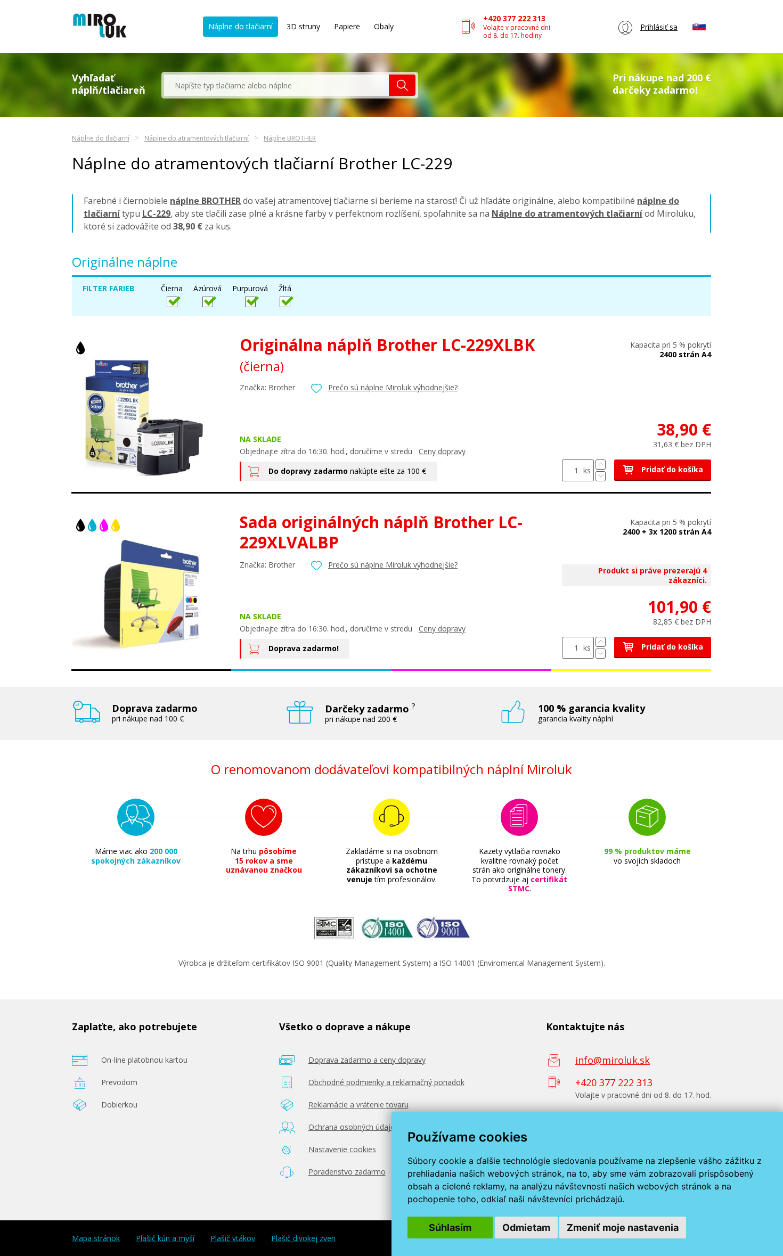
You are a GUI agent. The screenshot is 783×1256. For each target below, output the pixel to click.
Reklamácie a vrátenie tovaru (358, 1104)
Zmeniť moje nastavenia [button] (623, 1227)
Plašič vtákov (232, 1238)
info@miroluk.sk (612, 1060)
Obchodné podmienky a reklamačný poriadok (386, 1082)
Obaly (384, 26)
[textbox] (276, 85)
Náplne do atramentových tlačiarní (196, 138)
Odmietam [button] (526, 1227)
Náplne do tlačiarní (240, 26)
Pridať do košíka (671, 469)
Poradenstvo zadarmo (347, 1172)
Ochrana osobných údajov (353, 1127)
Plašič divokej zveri (303, 1238)
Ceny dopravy (442, 451)
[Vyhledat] (402, 85)
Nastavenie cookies (342, 1149)
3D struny (303, 26)
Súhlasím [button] (450, 1227)
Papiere (347, 26)
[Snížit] (601, 476)
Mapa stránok (96, 1238)
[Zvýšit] (601, 464)
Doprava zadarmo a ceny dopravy (367, 1060)
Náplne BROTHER (290, 138)
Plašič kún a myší (165, 1238)
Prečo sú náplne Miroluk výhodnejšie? (393, 387)
